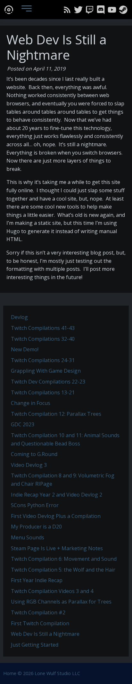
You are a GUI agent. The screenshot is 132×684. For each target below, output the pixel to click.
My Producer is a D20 (36, 526)
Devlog (19, 317)
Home (9, 673)
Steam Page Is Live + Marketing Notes (57, 548)
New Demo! (24, 349)
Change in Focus (30, 403)
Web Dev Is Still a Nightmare (45, 633)
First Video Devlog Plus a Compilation (56, 516)
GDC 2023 (22, 424)
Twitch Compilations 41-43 (43, 327)
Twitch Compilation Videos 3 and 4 (52, 591)
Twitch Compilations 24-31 (43, 360)
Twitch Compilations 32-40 (43, 338)
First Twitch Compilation (40, 623)
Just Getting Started (34, 644)
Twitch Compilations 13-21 (43, 392)
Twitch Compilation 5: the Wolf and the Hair (63, 569)
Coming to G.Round (34, 454)
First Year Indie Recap (36, 580)
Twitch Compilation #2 (38, 612)
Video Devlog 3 (29, 464)
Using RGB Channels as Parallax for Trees (61, 601)
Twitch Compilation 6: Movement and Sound (64, 558)
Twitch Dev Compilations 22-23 (48, 381)
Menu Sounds (27, 537)
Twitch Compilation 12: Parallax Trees (56, 413)
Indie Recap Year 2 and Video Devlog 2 (56, 494)
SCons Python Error (35, 505)
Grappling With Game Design (46, 370)
